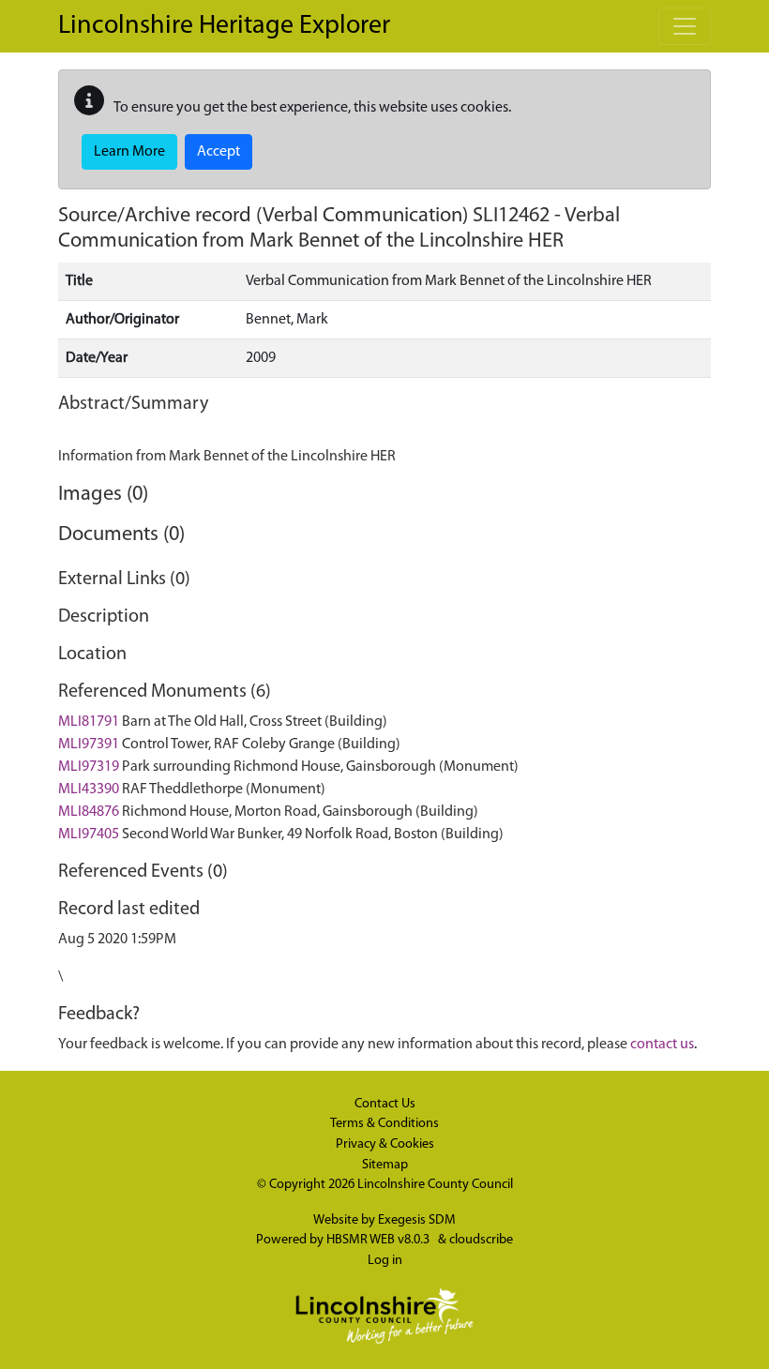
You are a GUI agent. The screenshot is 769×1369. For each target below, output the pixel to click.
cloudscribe (481, 1240)
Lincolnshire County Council (435, 1185)
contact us (662, 1044)
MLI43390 (88, 789)
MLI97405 (88, 834)
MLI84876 (88, 812)
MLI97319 (88, 767)
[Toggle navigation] (684, 26)
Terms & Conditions (384, 1124)
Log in (385, 1261)
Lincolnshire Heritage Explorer (224, 26)
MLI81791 (88, 722)
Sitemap (385, 1165)
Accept (218, 151)
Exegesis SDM (417, 1220)
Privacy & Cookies (385, 1144)
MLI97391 (88, 744)
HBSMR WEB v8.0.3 (379, 1240)
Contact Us (384, 1104)
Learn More (129, 151)
